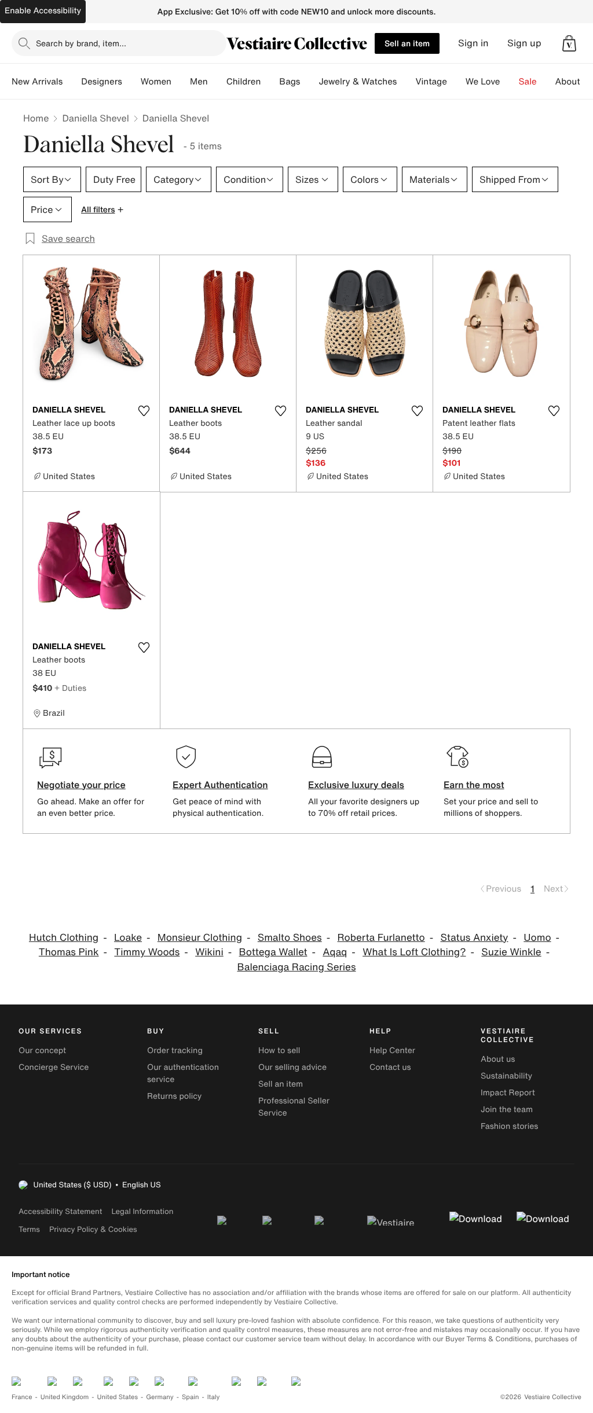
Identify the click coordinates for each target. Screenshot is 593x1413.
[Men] (217, 81)
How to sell (279, 1050)
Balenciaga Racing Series (296, 967)
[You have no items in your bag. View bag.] (569, 43)
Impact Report (508, 1093)
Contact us (390, 1067)
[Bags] (309, 81)
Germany (160, 1397)
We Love (483, 81)
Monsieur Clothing (200, 937)
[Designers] (131, 81)
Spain (190, 1397)
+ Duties (70, 688)
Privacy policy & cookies (93, 1229)
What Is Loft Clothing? (414, 952)
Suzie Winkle (511, 952)
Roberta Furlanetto (381, 937)
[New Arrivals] (71, 81)
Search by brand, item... (81, 43)
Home (36, 118)
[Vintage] (456, 81)
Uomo (537, 937)
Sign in (473, 43)
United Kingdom (65, 1397)
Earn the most (474, 785)
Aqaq (335, 952)
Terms (29, 1229)
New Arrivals (37, 81)
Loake (128, 937)
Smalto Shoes (290, 937)
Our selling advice (292, 1067)
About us (498, 1059)
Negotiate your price (81, 785)
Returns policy (174, 1096)
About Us (574, 81)
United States (117, 1397)
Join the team (507, 1109)
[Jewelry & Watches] (406, 81)
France (22, 1397)
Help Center (392, 1050)
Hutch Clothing (63, 937)
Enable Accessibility (43, 11)
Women (156, 81)
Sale (528, 81)
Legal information (142, 1211)
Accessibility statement (60, 1211)
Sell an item (407, 43)
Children (243, 81)
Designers (101, 81)
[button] (569, 43)
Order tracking (175, 1050)
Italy (213, 1397)
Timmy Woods (147, 952)
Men (199, 81)
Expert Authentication (220, 785)
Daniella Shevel (95, 118)
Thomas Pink (69, 952)
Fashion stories (509, 1126)
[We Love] (509, 81)
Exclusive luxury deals (356, 785)
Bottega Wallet (273, 952)
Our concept (42, 1050)
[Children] (269, 81)
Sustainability (506, 1076)
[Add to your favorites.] (144, 411)
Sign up (524, 43)
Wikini (209, 952)
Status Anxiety (474, 937)
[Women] (180, 81)
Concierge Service (54, 1067)
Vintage (430, 81)
